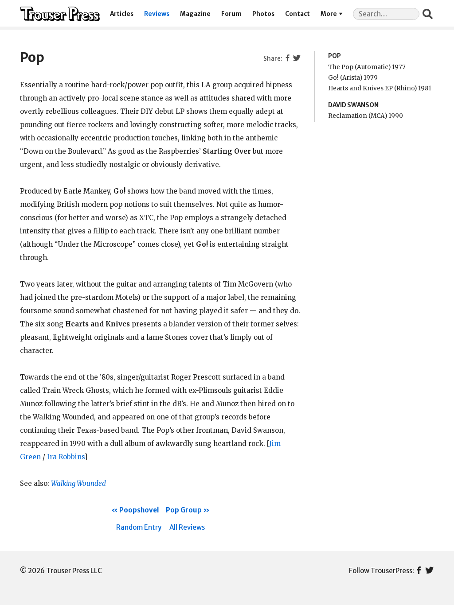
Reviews (156, 14)
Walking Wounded (78, 483)
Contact (297, 14)
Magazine (195, 14)
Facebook (418, 571)
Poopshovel (139, 510)
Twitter (429, 571)
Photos (263, 14)
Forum (231, 14)
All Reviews (187, 527)
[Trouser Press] (60, 14)
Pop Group (184, 510)
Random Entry (138, 527)
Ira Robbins (65, 457)
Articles (121, 14)
